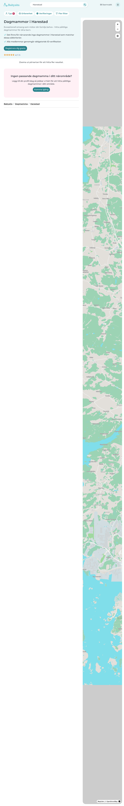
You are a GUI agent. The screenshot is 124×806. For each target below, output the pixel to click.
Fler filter (63, 13)
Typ (11, 13)
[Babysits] (11, 5)
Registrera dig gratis (15, 48)
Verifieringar (45, 13)
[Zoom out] (117, 29)
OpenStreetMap (112, 801)
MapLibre (101, 801)
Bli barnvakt (106, 5)
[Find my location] (117, 35)
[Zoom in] (117, 24)
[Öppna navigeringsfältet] (118, 4)
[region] (102, 412)
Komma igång (41, 89)
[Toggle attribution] (119, 801)
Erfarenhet (26, 13)
